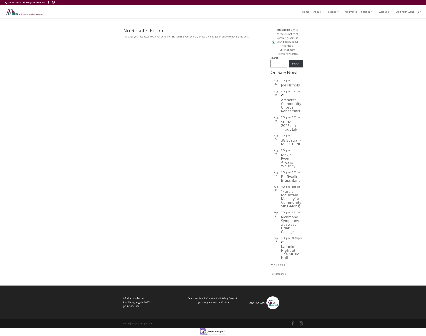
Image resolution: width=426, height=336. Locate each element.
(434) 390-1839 (131, 306)
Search (274, 57)
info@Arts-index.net (133, 298)
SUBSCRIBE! (283, 29)
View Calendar (278, 264)
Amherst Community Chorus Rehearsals (291, 105)
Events (332, 12)
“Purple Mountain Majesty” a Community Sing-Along (291, 198)
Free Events (350, 12)
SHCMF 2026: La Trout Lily (289, 125)
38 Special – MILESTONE (291, 142)
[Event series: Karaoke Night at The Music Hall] (282, 242)
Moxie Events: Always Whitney (288, 160)
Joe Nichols (290, 84)
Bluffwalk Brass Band (291, 178)
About (317, 12)
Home (305, 12)
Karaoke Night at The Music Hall (290, 252)
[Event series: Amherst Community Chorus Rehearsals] (282, 95)
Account (384, 12)
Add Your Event (405, 12)
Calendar (366, 12)
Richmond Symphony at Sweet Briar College (290, 224)
